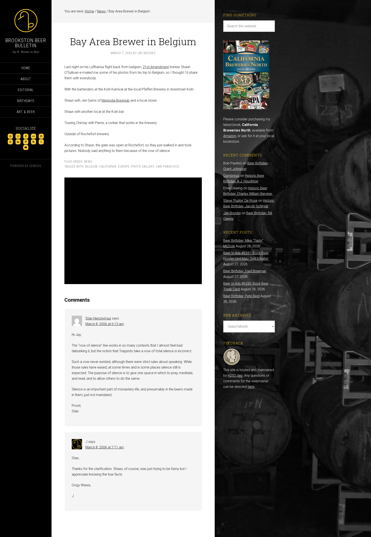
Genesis (35, 166)
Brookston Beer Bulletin (25, 43)
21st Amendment (156, 67)
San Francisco (167, 166)
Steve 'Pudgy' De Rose (240, 201)
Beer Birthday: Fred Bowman (244, 271)
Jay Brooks (232, 213)
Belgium (91, 166)
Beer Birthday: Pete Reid (241, 296)
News (88, 161)
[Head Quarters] (231, 364)
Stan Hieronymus (98, 318)
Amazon (229, 136)
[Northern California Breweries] (246, 108)
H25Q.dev (235, 375)
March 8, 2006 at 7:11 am (104, 447)
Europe (123, 166)
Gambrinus (231, 176)
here (251, 387)
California (107, 166)
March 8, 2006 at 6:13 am (104, 324)
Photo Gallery (142, 166)
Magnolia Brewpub (115, 100)
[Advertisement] (133, 231)
